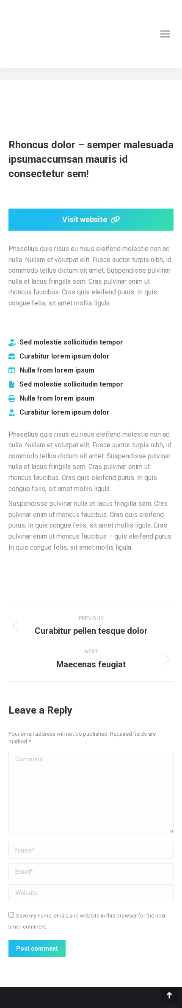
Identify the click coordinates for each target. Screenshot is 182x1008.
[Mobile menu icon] (165, 33)
